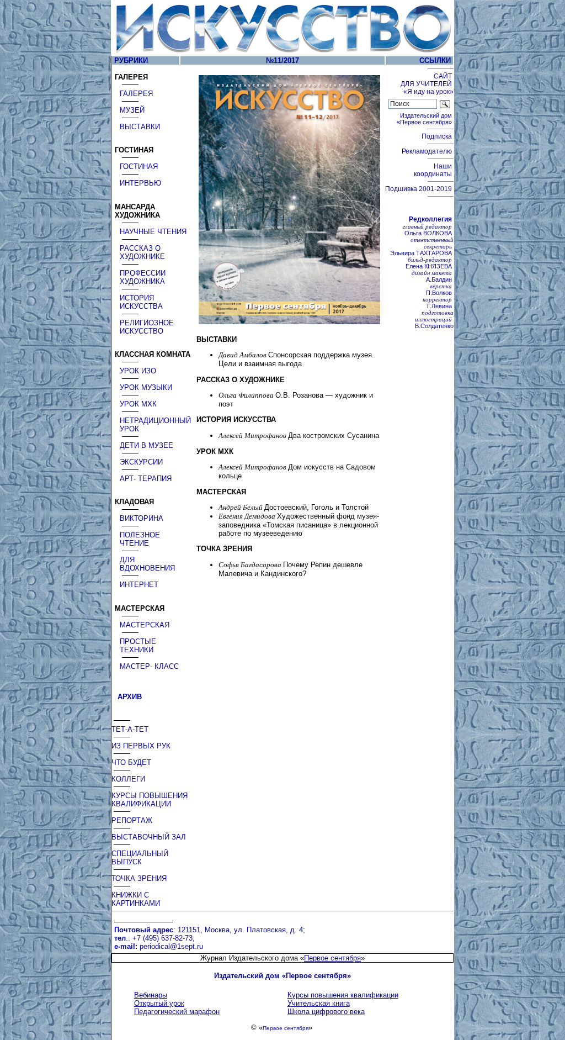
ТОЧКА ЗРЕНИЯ (139, 878)
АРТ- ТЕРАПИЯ (146, 478)
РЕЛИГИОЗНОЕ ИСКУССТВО (147, 327)
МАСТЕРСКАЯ (144, 625)
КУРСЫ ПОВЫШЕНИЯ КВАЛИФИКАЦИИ (149, 799)
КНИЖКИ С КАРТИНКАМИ (135, 899)
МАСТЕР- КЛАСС (149, 666)
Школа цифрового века (326, 1011)
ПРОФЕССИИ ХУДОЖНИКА (143, 277)
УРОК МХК (138, 404)
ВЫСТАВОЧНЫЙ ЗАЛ (148, 837)
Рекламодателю (428, 151)
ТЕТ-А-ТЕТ (129, 729)
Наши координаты (434, 170)
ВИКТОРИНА (141, 518)
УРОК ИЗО (138, 371)
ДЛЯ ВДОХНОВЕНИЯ (147, 564)
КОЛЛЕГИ (128, 779)
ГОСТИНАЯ (139, 166)
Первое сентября (332, 958)
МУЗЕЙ (132, 110)
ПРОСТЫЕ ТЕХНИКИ (138, 645)
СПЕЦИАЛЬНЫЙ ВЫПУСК (139, 857)
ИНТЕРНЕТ (139, 584)
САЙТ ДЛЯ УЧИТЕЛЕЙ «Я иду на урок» (427, 84)
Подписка (438, 136)
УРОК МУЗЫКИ (146, 387)
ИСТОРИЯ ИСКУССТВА (141, 302)
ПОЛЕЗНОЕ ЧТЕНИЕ (140, 539)
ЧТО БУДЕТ (131, 762)
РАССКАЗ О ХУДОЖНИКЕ (142, 252)
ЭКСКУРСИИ (141, 462)
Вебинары (150, 995)
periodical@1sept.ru (171, 946)
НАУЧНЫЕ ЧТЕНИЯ (153, 232)
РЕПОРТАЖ (131, 820)
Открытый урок (159, 1003)
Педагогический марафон (177, 1011)
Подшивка (418, 189)
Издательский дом (425, 118)
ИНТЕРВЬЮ (140, 183)
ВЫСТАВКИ (140, 127)
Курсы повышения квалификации (342, 995)
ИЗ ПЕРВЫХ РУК (140, 746)
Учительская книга (318, 1003)
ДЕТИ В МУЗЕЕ (146, 445)
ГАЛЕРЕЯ (136, 93)
